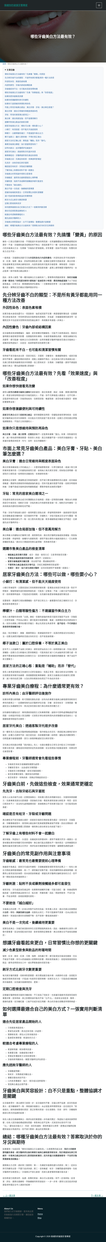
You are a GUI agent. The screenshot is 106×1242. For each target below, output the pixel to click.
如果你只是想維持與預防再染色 (17, 104)
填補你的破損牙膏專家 (16, 5)
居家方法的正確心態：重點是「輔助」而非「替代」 (26, 141)
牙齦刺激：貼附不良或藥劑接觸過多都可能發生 (24, 181)
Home (40, 1214)
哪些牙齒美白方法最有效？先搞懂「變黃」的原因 (25, 74)
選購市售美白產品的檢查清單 (17, 122)
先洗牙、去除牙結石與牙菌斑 (17, 163)
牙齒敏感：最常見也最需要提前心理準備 (21, 177)
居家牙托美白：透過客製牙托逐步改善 (20, 152)
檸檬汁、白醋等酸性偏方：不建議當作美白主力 (24, 133)
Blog (39, 1218)
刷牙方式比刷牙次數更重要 (16, 200)
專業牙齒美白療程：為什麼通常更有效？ (21, 144)
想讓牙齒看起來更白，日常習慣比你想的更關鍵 (24, 192)
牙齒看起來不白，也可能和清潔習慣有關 (21, 89)
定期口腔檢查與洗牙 (13, 203)
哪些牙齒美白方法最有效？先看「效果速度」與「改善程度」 (29, 92)
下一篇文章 (97, 1196)
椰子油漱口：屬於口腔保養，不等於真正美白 (23, 137)
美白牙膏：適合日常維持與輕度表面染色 (21, 111)
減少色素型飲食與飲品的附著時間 (18, 196)
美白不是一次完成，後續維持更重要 (19, 189)
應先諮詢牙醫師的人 (13, 218)
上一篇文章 (9, 1196)
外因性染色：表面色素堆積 (16, 81)
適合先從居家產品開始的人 (16, 211)
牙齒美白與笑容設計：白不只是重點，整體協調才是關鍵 (28, 222)
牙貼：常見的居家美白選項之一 (17, 115)
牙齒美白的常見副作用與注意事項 (18, 174)
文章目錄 (11, 70)
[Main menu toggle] (99, 5)
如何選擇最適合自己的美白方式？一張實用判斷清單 (26, 207)
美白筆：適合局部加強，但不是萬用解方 (21, 118)
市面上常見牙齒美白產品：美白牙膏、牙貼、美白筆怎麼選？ (29, 107)
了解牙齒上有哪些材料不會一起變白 (19, 170)
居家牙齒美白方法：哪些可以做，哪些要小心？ (24, 126)
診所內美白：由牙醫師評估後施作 (18, 148)
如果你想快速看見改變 (14, 96)
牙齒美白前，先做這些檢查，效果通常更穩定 (23, 159)
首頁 (4, 64)
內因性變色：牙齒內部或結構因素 (18, 85)
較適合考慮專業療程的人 (15, 214)
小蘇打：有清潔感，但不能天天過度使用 (21, 129)
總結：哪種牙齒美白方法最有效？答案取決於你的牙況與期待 (29, 225)
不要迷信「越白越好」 (14, 185)
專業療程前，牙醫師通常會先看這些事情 (21, 155)
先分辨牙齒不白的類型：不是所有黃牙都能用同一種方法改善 (29, 78)
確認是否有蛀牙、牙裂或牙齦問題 (18, 166)
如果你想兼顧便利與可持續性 (17, 100)
